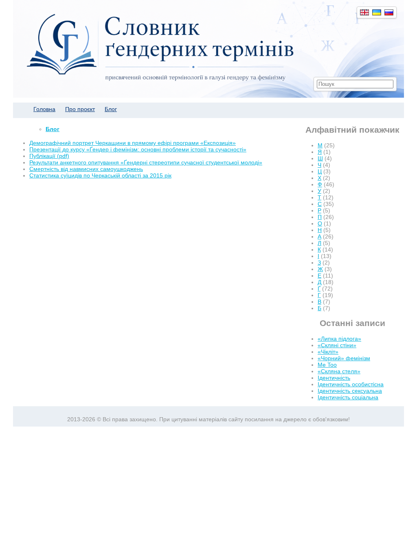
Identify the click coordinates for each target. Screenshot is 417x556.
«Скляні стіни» (337, 345)
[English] (364, 12)
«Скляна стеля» (339, 371)
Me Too (327, 364)
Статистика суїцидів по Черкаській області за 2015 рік (100, 175)
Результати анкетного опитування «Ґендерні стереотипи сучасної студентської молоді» (145, 162)
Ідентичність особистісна (351, 384)
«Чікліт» (328, 351)
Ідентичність (334, 377)
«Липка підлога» (339, 338)
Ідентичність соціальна (348, 397)
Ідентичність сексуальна (350, 390)
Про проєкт (80, 109)
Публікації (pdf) (49, 156)
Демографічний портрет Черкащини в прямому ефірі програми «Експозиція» (132, 143)
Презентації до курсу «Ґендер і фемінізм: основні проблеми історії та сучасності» (137, 149)
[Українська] (376, 12)
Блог (111, 109)
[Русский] (388, 12)
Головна (44, 109)
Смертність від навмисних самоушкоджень (86, 169)
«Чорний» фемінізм (344, 358)
